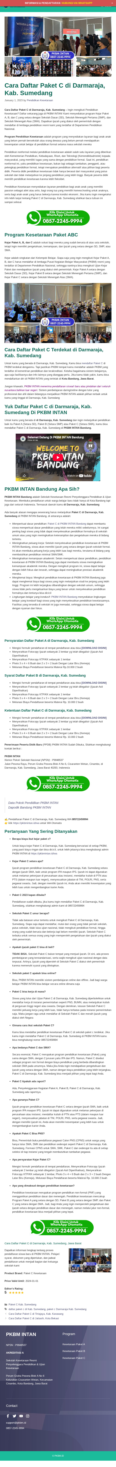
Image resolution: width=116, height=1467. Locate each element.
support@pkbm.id (16, 1422)
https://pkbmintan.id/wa (26, 823)
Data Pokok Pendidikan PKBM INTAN (33, 802)
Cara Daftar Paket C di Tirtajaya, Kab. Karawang (36, 1313)
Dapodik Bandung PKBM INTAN (29, 807)
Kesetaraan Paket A (74, 1344)
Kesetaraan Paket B (74, 1351)
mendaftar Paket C (92, 363)
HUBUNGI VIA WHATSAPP (77, 3)
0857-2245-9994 (15, 1428)
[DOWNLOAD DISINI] (94, 682)
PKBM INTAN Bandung (64, 596)
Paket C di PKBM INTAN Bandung (67, 523)
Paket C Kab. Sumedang (22, 1304)
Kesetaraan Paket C (74, 1358)
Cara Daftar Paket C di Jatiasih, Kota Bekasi (34, 1318)
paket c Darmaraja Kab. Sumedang (66, 1309)
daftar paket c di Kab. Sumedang (27, 1309)
